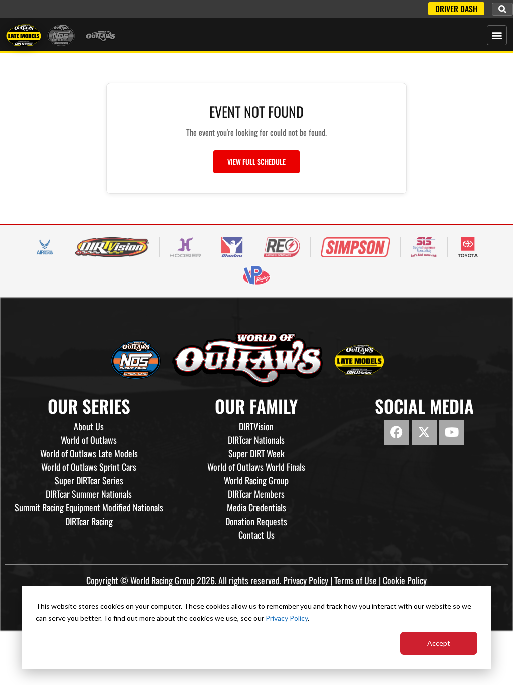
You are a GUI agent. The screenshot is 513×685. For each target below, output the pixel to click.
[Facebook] (396, 432)
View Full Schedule (256, 161)
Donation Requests (256, 521)
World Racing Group (256, 480)
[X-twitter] (424, 432)
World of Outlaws (89, 439)
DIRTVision (256, 426)
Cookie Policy (405, 580)
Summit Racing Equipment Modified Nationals (89, 507)
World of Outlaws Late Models (89, 453)
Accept (438, 643)
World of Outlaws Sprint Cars (88, 466)
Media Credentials (256, 507)
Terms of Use (355, 580)
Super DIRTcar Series (89, 480)
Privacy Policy (287, 618)
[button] (502, 9)
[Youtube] (451, 432)
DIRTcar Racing (89, 521)
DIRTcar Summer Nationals (89, 493)
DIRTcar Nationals (256, 439)
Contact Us (256, 534)
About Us (89, 426)
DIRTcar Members (256, 493)
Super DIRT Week (256, 453)
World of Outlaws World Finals (256, 466)
